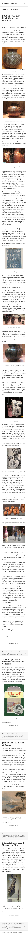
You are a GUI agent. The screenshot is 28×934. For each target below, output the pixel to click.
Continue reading (7, 722)
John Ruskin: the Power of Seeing (13, 743)
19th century (21, 835)
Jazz (7, 926)
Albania (15, 735)
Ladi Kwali (23, 653)
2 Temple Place (14, 651)
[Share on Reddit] (13, 647)
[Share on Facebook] (9, 647)
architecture (10, 836)
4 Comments (10, 928)
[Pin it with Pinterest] (15, 647)
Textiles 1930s (17, 927)
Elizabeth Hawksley (10, 3)
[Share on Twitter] (11, 647)
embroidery (12, 736)
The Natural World (8, 835)
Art (13, 836)
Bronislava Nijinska (16, 924)
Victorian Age (14, 835)
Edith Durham (19, 735)
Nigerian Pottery (5, 654)
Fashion (20, 733)
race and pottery (12, 654)
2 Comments (20, 837)
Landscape (7, 837)
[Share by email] (19, 647)
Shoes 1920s (11, 927)
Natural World (13, 837)
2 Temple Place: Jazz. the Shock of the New (13, 844)
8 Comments (10, 737)
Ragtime (21, 926)
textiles (16, 736)
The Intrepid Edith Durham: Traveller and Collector (13, 661)
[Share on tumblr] (17, 647)
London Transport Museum (13, 926)
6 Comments (20, 654)
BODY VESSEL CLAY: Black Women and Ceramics (11, 18)
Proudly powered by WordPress (15, 932)
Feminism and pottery (16, 653)
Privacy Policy (5, 932)
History (9, 924)
